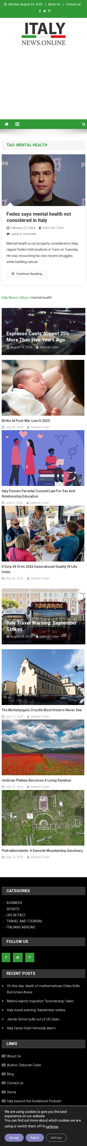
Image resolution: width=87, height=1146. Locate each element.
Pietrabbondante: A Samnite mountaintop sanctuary (42, 851)
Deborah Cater (53, 228)
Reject (34, 1137)
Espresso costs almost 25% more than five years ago (38, 337)
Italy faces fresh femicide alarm (31, 1028)
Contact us (73, 4)
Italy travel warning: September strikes (42, 626)
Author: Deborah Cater (24, 1065)
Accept (14, 1137)
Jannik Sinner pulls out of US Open (33, 1019)
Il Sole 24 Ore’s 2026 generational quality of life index (39, 569)
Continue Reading (29, 274)
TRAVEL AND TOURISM (24, 921)
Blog (10, 1074)
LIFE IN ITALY (16, 915)
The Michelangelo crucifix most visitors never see (42, 710)
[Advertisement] (43, 88)
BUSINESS (14, 903)
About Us (54, 4)
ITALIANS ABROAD (21, 927)
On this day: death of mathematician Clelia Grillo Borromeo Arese (43, 989)
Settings (56, 1137)
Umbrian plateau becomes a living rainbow (36, 780)
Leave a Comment (23, 234)
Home (11, 1092)
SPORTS (13, 909)
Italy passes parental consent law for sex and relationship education (38, 493)
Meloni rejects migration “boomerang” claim (40, 1001)
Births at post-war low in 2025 (26, 421)
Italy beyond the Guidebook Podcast (34, 1101)
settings (52, 1127)
